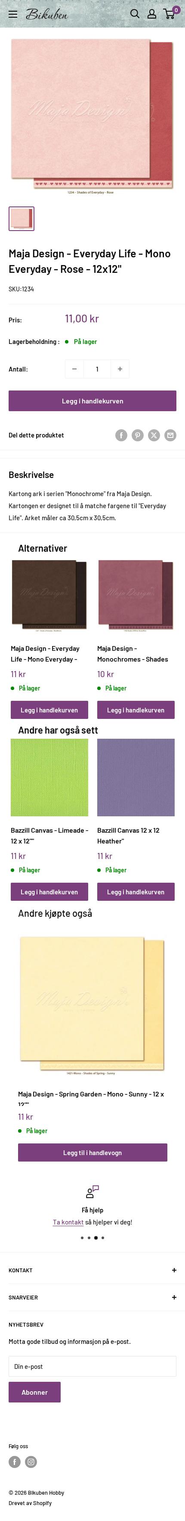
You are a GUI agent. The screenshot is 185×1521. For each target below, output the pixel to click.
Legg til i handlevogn (92, 1152)
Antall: (18, 369)
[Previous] (20, 629)
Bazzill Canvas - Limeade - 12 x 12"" (49, 835)
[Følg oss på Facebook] (15, 1462)
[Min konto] (152, 14)
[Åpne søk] (135, 14)
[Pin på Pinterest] (138, 434)
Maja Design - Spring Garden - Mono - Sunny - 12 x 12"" (91, 1098)
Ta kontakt (68, 1222)
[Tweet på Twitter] (154, 434)
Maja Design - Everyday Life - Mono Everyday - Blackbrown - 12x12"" (45, 653)
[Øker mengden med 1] (120, 369)
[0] (169, 14)
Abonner (35, 1392)
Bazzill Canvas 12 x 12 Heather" (128, 835)
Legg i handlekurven (92, 401)
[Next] (165, 629)
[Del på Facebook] (121, 434)
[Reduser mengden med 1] (74, 369)
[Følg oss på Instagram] (31, 1462)
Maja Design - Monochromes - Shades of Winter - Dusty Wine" (132, 653)
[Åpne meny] (13, 14)
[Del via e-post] (170, 434)
